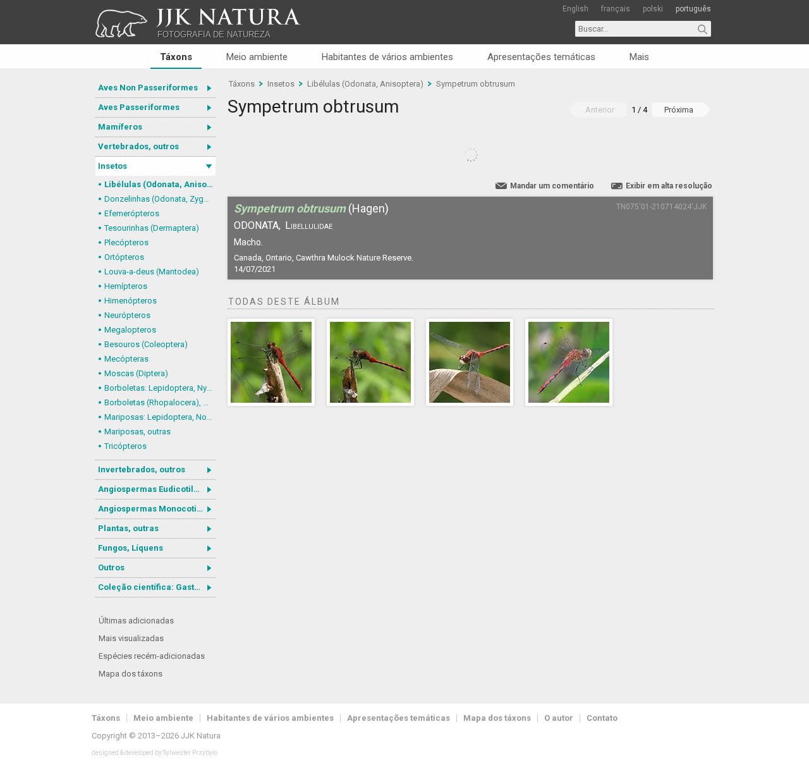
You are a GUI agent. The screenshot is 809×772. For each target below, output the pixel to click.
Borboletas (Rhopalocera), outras (160, 402)
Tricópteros (125, 446)
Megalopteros (130, 329)
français (615, 8)
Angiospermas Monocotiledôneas (157, 508)
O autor (558, 718)
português (693, 8)
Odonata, (257, 225)
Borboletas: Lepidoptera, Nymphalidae (160, 388)
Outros (111, 567)
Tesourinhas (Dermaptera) (151, 228)
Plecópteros (126, 242)
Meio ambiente (257, 57)
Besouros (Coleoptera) (146, 344)
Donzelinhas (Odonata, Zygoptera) (160, 199)
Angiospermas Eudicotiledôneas (157, 489)
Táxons (176, 57)
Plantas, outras (128, 528)
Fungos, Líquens (130, 548)
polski (653, 8)
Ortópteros (124, 257)
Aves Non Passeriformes (148, 87)
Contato (602, 718)
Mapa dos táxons (130, 673)
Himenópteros (130, 300)
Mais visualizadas (131, 638)
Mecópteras (126, 359)
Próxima (678, 109)
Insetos (112, 166)
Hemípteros (125, 286)
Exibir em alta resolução (669, 186)
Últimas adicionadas (136, 620)
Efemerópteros (131, 213)
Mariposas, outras (137, 431)
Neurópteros (127, 315)
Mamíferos (120, 127)
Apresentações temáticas (541, 57)
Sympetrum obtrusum (475, 84)
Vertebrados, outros (138, 146)
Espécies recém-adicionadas (152, 656)
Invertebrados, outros (141, 469)
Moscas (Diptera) (136, 373)
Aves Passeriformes (138, 107)
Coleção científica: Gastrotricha (157, 587)
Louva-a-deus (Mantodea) (151, 271)
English (575, 8)
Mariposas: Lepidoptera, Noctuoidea (160, 417)
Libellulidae (308, 225)
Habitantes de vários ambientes (387, 57)
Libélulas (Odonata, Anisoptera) (160, 184)
